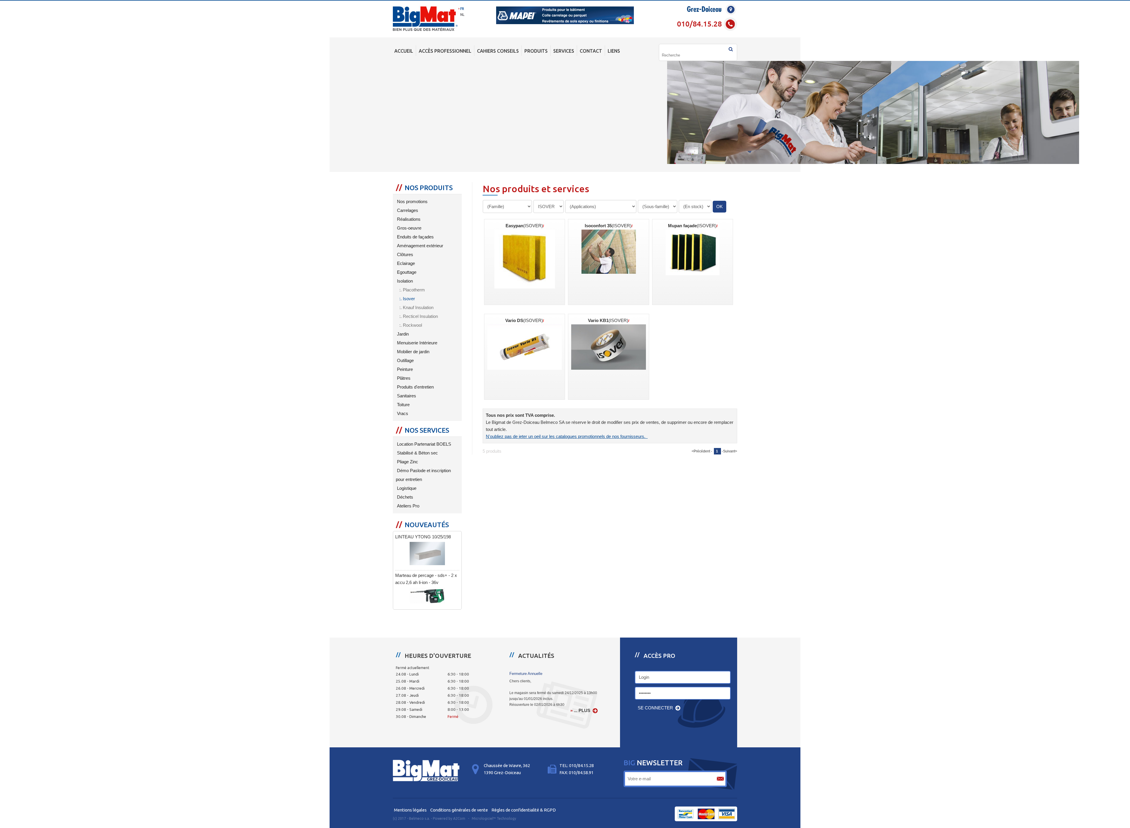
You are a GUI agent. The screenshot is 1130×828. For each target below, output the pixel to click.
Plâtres (403, 378)
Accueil (403, 51)
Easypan (524, 225)
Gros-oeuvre (408, 228)
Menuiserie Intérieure (416, 343)
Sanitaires (406, 396)
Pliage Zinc (407, 461)
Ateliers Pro (407, 506)
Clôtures (404, 254)
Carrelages (407, 210)
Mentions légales (410, 809)
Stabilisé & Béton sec (417, 453)
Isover (409, 298)
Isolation (404, 281)
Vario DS (524, 320)
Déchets (404, 497)
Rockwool (412, 325)
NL (462, 14)
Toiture (403, 404)
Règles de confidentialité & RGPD (524, 809)
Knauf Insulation (418, 307)
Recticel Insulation (420, 316)
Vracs (402, 413)
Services (563, 51)
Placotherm (414, 290)
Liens (613, 51)
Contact (591, 51)
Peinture (404, 369)
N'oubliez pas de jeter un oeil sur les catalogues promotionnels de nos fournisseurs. (567, 436)
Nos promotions (412, 201)
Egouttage (406, 272)
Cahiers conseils (498, 51)
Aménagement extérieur (419, 245)
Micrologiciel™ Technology (494, 818)
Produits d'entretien (415, 387)
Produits (536, 51)
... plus (582, 710)
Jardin (402, 334)
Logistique (406, 488)
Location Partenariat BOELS (423, 444)
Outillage (405, 360)
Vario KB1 (608, 320)
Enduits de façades (415, 237)
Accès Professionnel (445, 51)
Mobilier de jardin (412, 351)
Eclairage (405, 263)
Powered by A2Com (449, 818)
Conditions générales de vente (459, 809)
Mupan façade (692, 225)
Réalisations (408, 219)
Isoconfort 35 (608, 225)
